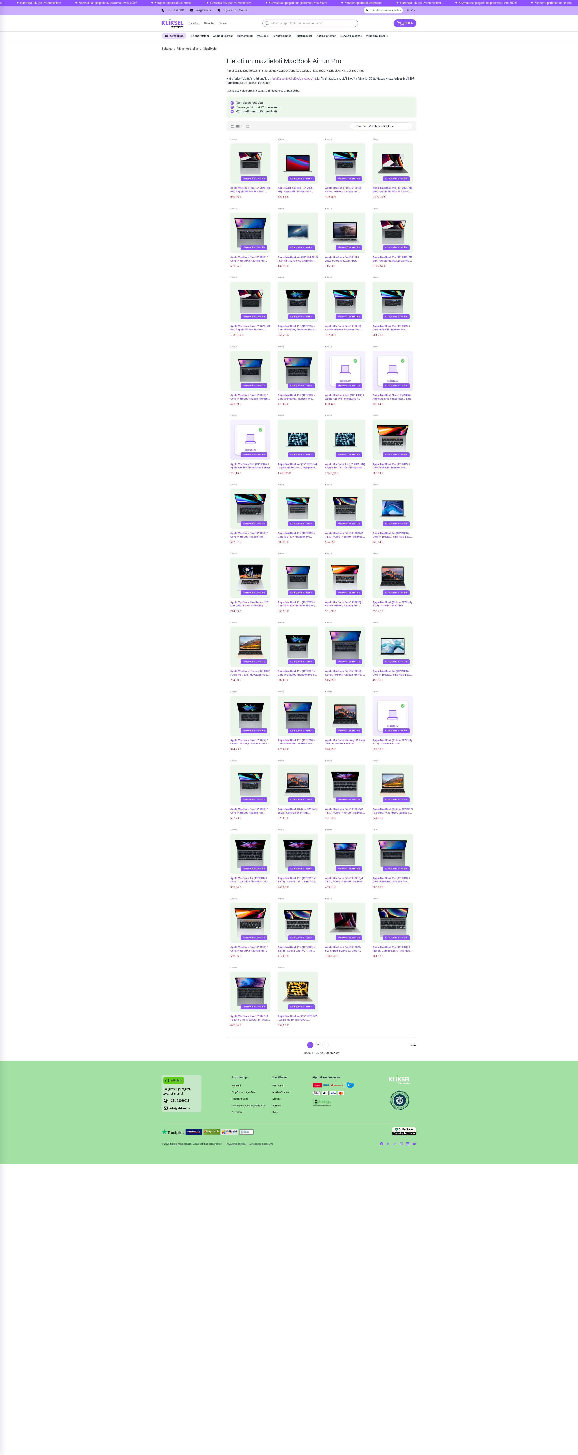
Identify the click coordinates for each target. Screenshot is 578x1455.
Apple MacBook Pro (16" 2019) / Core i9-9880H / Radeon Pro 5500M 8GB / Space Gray (249, 811)
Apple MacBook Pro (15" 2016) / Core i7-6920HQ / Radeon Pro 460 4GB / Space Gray (297, 328)
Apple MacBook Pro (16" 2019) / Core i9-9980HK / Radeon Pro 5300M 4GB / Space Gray (249, 259)
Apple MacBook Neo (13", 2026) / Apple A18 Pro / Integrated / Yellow (344, 397)
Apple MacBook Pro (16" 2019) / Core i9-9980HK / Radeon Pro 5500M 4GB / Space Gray (249, 949)
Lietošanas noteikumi (261, 1143)
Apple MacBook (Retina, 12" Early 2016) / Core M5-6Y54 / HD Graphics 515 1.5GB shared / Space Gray (345, 742)
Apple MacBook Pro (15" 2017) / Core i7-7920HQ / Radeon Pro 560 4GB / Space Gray (250, 742)
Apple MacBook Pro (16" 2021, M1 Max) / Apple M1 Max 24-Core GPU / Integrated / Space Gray (393, 259)
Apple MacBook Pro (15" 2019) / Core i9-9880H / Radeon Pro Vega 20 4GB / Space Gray (297, 604)
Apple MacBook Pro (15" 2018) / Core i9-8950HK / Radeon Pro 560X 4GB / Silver (391, 880)
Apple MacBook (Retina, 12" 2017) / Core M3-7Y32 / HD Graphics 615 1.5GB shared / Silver (250, 673)
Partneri (276, 1105)
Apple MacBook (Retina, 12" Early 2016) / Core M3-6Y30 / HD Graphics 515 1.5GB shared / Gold (393, 604)
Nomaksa (237, 1112)
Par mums (278, 1085)
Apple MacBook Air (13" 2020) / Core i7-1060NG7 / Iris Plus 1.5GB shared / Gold (392, 535)
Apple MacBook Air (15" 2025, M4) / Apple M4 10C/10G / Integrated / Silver (298, 466)
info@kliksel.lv (204, 10)
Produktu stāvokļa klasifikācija (248, 1105)
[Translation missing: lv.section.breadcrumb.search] (267, 23)
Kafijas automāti (326, 36)
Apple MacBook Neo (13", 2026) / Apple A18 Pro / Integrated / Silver (250, 466)
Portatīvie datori (282, 36)
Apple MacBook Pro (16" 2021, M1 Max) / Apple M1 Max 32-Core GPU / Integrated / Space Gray (393, 190)
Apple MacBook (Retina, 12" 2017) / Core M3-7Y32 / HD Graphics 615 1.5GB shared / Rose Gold (393, 811)
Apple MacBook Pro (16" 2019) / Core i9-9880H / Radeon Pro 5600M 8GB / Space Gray (391, 466)
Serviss (276, 1098)
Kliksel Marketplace (180, 1143)
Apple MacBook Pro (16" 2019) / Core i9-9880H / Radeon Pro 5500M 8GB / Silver (249, 535)
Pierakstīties (378, 10)
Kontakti (236, 1085)
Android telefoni (223, 36)
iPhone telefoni (200, 36)
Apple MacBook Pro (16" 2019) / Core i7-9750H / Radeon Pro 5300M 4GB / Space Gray (343, 190)
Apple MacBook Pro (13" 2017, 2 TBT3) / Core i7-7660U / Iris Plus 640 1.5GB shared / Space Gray (344, 811)
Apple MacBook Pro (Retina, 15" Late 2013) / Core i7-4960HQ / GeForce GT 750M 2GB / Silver (249, 604)
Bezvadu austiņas (351, 36)
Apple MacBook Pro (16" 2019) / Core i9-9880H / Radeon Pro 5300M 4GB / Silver (343, 604)
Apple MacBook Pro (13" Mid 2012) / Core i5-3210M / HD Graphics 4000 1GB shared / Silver (345, 259)
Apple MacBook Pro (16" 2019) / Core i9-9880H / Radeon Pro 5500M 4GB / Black (391, 328)
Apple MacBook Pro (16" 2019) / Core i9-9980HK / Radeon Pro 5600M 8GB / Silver (343, 328)
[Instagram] (401, 1144)
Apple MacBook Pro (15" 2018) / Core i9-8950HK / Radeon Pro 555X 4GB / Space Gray (296, 742)
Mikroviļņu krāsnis (377, 36)
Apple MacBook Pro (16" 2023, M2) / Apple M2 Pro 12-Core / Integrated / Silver (343, 949)
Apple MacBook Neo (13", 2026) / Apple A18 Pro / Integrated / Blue (392, 397)
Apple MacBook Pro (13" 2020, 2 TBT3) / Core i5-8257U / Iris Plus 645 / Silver (391, 949)
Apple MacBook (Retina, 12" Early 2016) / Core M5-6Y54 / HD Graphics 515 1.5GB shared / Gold (298, 811)
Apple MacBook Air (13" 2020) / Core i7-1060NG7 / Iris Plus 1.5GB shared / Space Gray (250, 880)
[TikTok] (394, 1144)
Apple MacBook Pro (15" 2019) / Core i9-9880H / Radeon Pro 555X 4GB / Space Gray (249, 397)
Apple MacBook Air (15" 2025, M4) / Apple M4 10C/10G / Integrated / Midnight (345, 466)
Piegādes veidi (240, 1098)
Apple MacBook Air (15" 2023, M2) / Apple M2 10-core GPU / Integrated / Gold (298, 1018)
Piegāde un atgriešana (244, 1092)
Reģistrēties (395, 10)
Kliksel (233, 139)
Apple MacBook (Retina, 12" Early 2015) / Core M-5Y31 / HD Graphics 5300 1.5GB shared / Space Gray (392, 742)
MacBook (262, 36)
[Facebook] (382, 1144)
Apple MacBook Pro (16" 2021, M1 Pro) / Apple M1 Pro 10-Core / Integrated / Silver (250, 328)
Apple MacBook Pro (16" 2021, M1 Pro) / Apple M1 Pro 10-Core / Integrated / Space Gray (250, 190)
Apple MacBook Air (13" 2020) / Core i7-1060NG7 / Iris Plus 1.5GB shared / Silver (392, 673)
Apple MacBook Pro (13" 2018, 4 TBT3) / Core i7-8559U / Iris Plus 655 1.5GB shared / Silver (344, 880)
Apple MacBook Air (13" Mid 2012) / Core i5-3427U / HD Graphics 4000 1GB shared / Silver (298, 259)
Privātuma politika (235, 1143)
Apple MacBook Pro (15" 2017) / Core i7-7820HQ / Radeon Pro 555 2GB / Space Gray (297, 673)
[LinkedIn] (408, 1144)
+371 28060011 (176, 10)
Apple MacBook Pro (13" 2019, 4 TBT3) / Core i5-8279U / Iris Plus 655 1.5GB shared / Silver (249, 1018)
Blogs (275, 1112)
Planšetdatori (245, 36)
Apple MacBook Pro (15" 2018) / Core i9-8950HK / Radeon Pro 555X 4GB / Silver (296, 397)
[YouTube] (414, 1144)
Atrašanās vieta (280, 1092)
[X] (388, 1144)
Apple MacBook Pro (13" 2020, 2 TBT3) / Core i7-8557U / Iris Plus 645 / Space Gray (344, 535)
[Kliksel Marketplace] (172, 23)
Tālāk (412, 1045)
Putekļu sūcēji (304, 36)
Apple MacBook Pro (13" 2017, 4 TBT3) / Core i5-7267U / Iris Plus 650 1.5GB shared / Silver (296, 880)
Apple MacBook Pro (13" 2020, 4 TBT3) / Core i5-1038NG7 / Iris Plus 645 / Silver (296, 949)
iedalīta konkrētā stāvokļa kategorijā (294, 78)
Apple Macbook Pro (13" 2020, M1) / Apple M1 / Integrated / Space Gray (295, 190)
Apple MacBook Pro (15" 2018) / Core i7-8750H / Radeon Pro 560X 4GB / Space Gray (344, 673)
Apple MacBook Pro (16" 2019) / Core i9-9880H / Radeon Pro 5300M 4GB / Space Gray (296, 535)
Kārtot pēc (360, 126)
